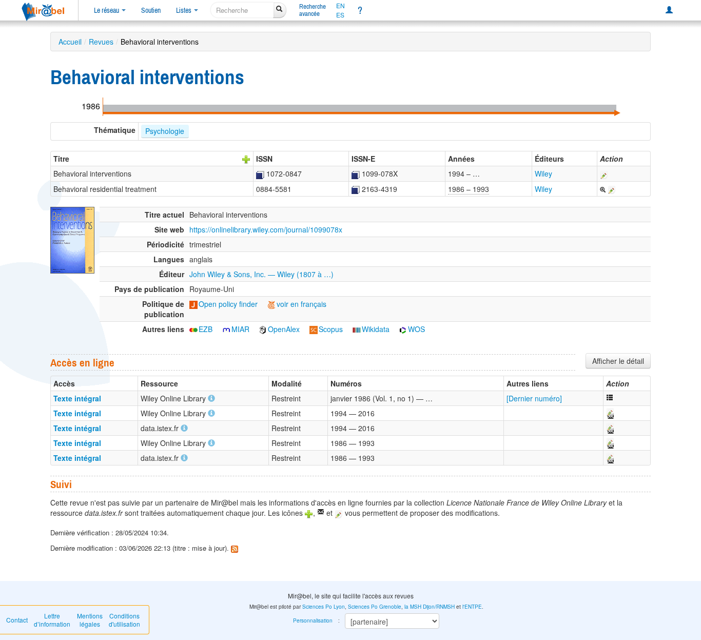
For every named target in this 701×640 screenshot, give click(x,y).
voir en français (301, 304)
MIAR (240, 329)
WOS (416, 329)
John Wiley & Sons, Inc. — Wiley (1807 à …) (261, 274)
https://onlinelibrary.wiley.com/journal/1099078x (265, 229)
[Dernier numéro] (534, 398)
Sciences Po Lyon (323, 606)
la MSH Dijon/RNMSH (429, 606)
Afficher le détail (618, 361)
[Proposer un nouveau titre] (246, 158)
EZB (205, 329)
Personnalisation (313, 620)
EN (340, 5)
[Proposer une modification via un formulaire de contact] (609, 413)
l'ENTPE (472, 606)
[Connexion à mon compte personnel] (669, 10)
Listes (184, 10)
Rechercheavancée (312, 10)
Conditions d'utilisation (124, 619)
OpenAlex (284, 329)
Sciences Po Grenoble (374, 606)
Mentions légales (90, 619)
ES (340, 14)
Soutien (151, 10)
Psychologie (164, 131)
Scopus (331, 329)
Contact (17, 619)
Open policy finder (228, 304)
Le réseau (107, 10)
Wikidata (376, 329)
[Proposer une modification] (604, 173)
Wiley (543, 173)
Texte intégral (77, 398)
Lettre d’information (52, 619)
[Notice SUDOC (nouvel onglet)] (260, 173)
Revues (101, 41)
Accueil (70, 41)
